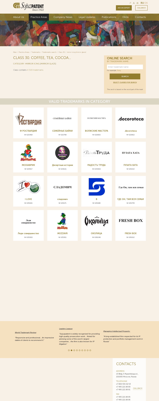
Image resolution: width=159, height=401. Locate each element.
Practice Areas (38, 17)
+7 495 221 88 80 (123, 387)
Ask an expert (124, 8)
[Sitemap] (134, 3)
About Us (18, 17)
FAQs (126, 17)
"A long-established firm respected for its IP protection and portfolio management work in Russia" (123, 336)
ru (142, 3)
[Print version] (137, 3)
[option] (79, 30)
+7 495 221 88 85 (123, 397)
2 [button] (79, 41)
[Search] (130, 3)
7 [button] (84, 350)
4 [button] (76, 350)
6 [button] (82, 350)
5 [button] (79, 350)
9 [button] (90, 350)
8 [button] (87, 350)
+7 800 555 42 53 (123, 384)
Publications (109, 17)
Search (125, 76)
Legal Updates (87, 17)
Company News (63, 17)
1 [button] (76, 41)
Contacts (140, 17)
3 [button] (82, 41)
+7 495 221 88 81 (123, 389)
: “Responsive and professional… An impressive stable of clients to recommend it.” (34, 336)
